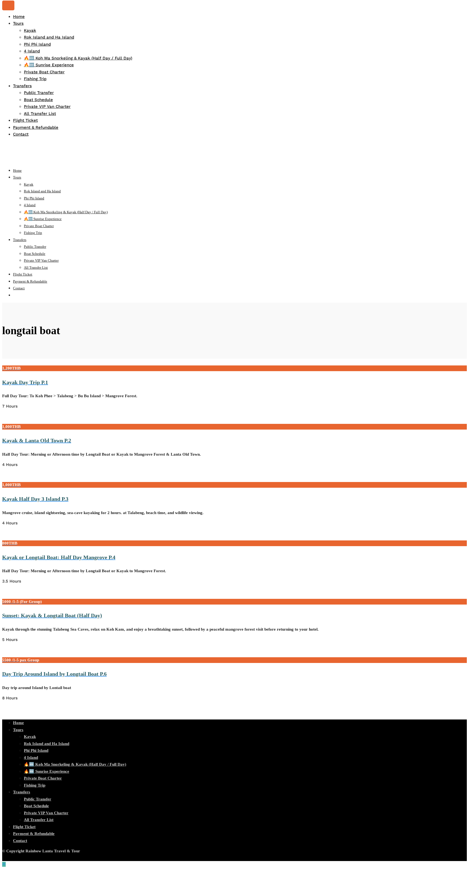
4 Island (32, 51)
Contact (20, 134)
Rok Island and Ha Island (49, 37)
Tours (18, 23)
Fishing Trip (35, 78)
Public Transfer (39, 92)
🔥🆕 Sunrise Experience (49, 64)
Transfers (22, 85)
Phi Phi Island (37, 44)
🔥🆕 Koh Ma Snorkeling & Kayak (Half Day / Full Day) (78, 58)
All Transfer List (40, 113)
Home (19, 16)
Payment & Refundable (35, 127)
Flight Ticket (25, 120)
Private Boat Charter (44, 72)
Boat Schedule (38, 99)
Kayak (30, 30)
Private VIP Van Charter (47, 106)
